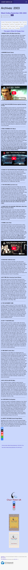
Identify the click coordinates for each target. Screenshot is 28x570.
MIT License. (3, 557)
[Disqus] (14, 468)
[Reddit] (14, 435)
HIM (17, 26)
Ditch (13, 28)
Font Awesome (4, 559)
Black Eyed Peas (8, 22)
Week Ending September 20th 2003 (14, 13)
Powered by (7, 563)
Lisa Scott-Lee (21, 26)
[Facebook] (14, 428)
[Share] (14, 439)
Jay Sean (3, 22)
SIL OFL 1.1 (16, 559)
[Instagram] (14, 507)
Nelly (5, 26)
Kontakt (10, 28)
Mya (2, 26)
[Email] (14, 509)
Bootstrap (3, 556)
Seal (22, 24)
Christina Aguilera (16, 22)
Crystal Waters (17, 24)
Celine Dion (12, 24)
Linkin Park (25, 22)
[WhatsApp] (14, 437)
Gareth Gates (13, 26)
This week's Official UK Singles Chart (14, 31)
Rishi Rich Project (4, 28)
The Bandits (17, 28)
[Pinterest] (14, 433)
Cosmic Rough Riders (5, 24)
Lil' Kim (25, 24)
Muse (21, 22)
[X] (14, 430)
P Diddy (8, 26)
